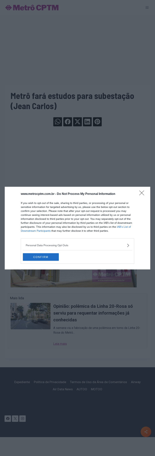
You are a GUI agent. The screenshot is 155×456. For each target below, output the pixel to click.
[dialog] (77, 228)
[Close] (142, 194)
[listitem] (77, 245)
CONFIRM (40, 256)
